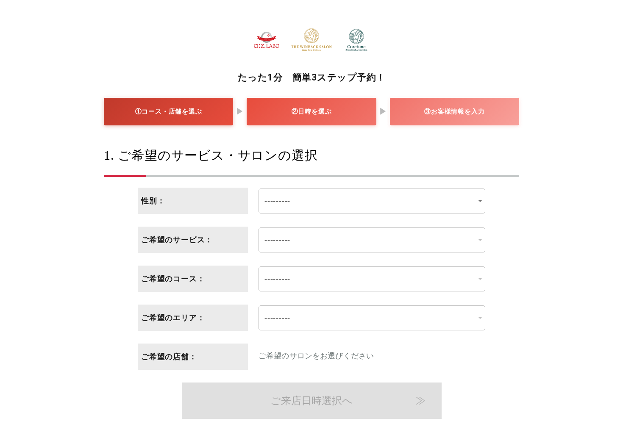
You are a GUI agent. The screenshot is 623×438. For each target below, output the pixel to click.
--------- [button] (277, 201)
